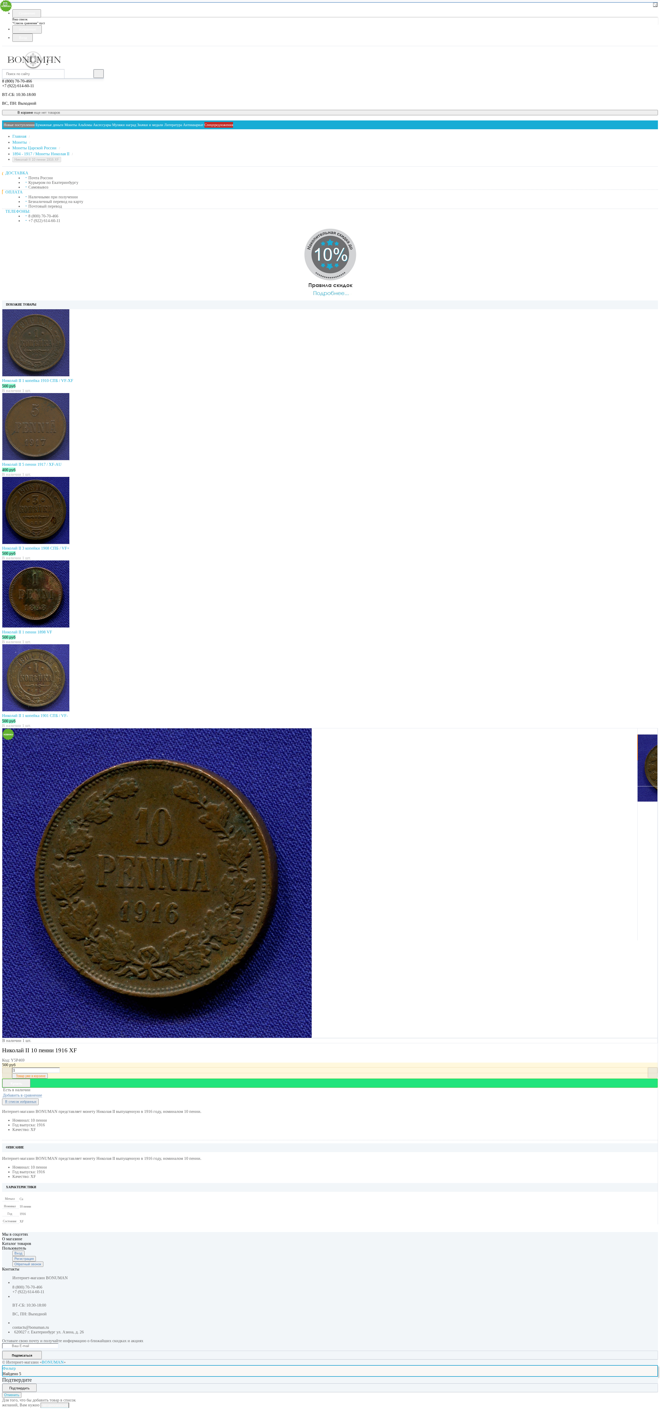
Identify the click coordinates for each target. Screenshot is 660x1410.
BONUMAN (53, 1362)
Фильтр (9, 1368)
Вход (18, 1253)
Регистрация (24, 1259)
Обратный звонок (27, 1264)
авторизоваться (55, 1405)
